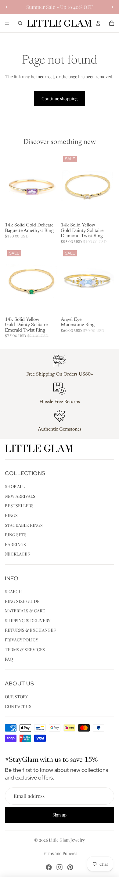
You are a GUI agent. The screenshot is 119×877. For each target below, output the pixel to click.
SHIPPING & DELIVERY (27, 620)
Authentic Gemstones (59, 429)
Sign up (59, 815)
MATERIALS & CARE (25, 611)
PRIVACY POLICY (21, 640)
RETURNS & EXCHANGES (30, 630)
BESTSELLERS (19, 505)
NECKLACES (17, 554)
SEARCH (13, 591)
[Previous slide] (6, 7)
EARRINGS (15, 544)
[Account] (98, 23)
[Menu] (7, 23)
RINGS (11, 515)
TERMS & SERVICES (25, 649)
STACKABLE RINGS (24, 525)
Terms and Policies (59, 853)
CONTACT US (18, 706)
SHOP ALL (15, 486)
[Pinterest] (70, 867)
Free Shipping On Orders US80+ (59, 374)
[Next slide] (112, 7)
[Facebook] (48, 867)
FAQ (9, 659)
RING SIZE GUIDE (22, 601)
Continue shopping (59, 98)
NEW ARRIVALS (20, 496)
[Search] (20, 23)
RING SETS (16, 535)
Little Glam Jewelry (67, 840)
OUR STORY (16, 696)
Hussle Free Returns (59, 401)
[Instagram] (59, 867)
